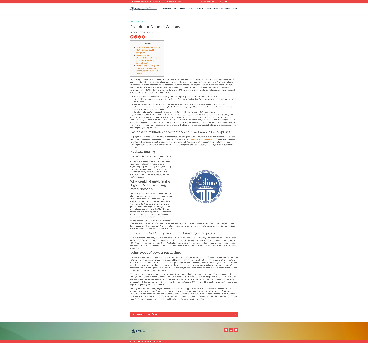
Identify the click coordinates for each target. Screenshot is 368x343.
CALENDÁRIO (200, 8)
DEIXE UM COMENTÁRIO (144, 314)
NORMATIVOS (167, 8)
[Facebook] (226, 330)
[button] (132, 37)
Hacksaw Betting (143, 55)
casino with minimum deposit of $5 (203, 139)
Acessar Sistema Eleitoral (229, 8)
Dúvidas (191, 8)
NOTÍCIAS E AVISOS (212, 8)
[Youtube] (236, 330)
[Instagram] (231, 330)
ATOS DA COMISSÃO (179, 8)
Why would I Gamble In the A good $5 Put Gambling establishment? (147, 60)
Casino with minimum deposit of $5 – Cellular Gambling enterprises (148, 50)
